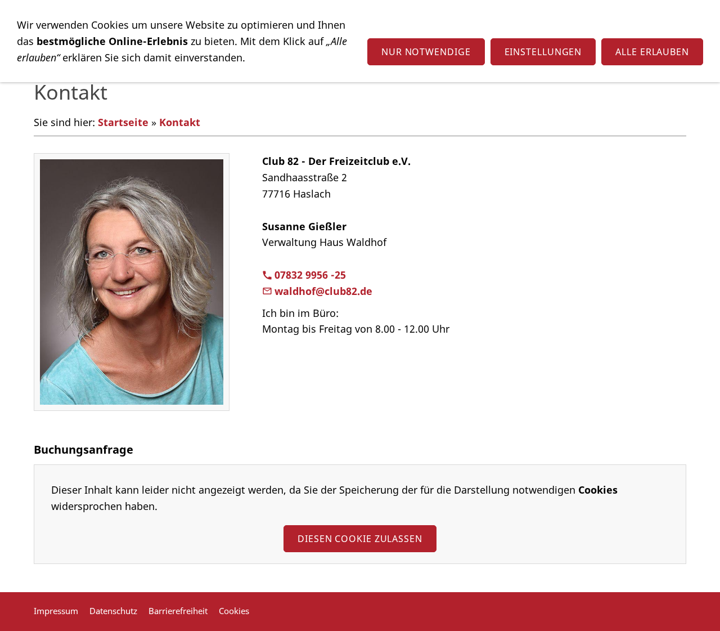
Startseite (123, 122)
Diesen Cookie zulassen (360, 538)
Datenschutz (113, 610)
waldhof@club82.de (323, 291)
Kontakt (179, 122)
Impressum (56, 610)
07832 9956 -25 (310, 274)
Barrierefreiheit (178, 610)
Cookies (234, 610)
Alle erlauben (652, 52)
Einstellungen (543, 52)
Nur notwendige (426, 52)
